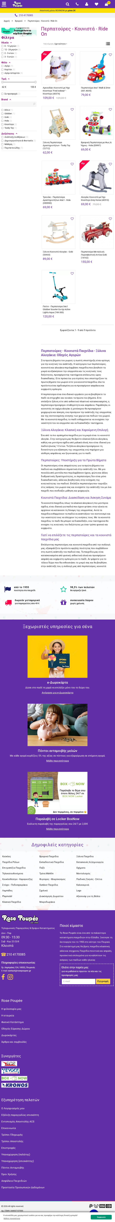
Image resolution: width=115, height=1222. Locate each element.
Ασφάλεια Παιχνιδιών (14, 1180)
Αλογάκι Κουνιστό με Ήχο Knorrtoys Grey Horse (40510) (95, 198)
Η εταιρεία (7, 1015)
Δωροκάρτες (9, 1035)
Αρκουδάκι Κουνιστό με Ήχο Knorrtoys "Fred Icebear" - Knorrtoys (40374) (56, 91)
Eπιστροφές (8, 1147)
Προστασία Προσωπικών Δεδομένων (22, 1187)
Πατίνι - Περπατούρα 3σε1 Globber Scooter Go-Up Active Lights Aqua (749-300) (56, 309)
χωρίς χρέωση (77, 603)
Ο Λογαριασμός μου (12, 1108)
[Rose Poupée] (17, 4)
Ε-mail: (4, 971)
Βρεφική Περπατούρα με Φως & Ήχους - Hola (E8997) (96, 144)
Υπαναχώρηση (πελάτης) (15, 1154)
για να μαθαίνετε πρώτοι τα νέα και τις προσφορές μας (82, 973)
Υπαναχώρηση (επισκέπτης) (17, 1161)
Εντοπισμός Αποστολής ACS (17, 1121)
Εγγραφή (103, 981)
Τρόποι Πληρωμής (12, 1134)
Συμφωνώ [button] (101, 1217)
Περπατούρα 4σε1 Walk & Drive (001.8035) (95, 89)
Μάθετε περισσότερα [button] (12, 1219)
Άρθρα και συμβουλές (14, 1041)
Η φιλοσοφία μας (11, 1008)
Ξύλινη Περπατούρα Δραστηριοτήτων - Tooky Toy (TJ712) (56, 145)
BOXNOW (60, 10)
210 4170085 (16, 954)
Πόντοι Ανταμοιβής (12, 1167)
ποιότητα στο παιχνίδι (24, 590)
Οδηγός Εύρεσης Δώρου (15, 1028)
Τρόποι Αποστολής (12, 1141)
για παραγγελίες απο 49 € (27, 603)
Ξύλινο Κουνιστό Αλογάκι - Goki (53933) (58, 253)
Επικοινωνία (8, 1128)
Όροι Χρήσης (9, 1174)
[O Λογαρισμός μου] (86, 4)
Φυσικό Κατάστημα (12, 1022)
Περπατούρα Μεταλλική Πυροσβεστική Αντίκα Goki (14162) (94, 255)
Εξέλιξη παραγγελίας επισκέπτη (20, 1114)
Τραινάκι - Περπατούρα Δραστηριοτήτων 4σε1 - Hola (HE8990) (57, 200)
